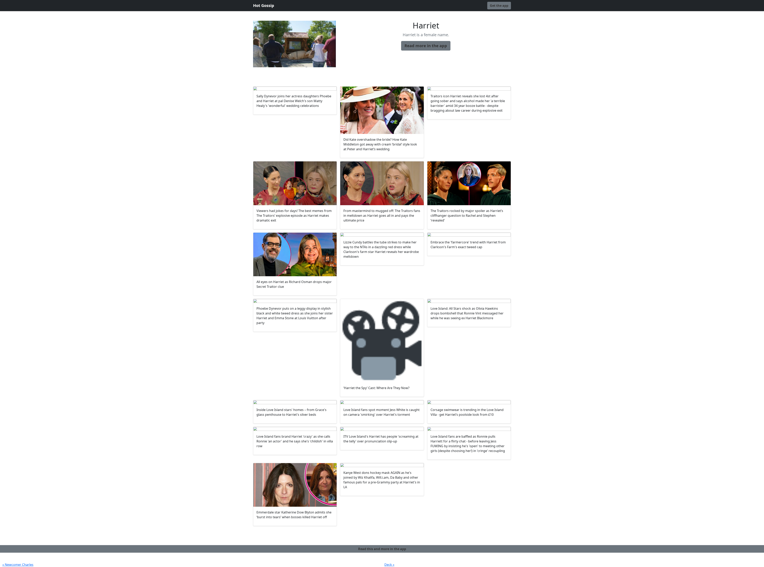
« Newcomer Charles (17, 564)
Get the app (499, 5)
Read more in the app (425, 45)
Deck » (389, 564)
